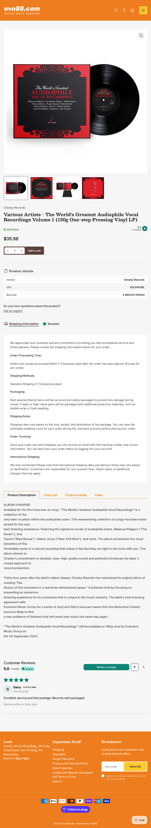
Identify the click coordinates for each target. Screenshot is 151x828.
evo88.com (68, 823)
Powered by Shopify (86, 823)
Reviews (53, 324)
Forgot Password (63, 759)
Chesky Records (14, 207)
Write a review (106, 667)
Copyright (58, 754)
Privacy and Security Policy (70, 763)
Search (57, 781)
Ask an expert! (13, 311)
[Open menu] (143, 10)
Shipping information (24, 324)
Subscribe (135, 766)
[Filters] (134, 667)
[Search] (116, 10)
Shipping (58, 749)
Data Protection (62, 768)
